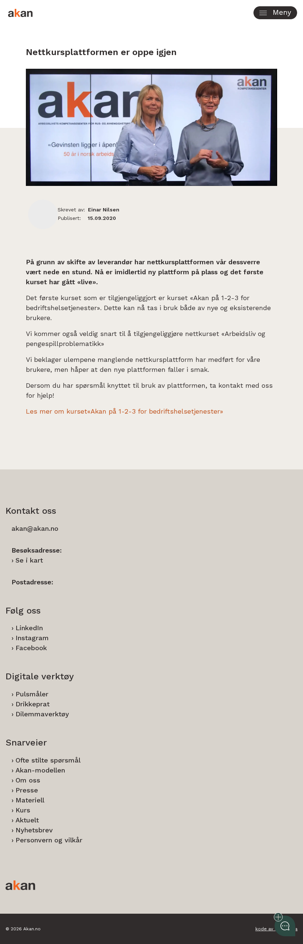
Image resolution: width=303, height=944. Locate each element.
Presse (27, 790)
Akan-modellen (40, 770)
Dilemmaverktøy (42, 714)
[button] (275, 13)
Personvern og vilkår (49, 840)
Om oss (28, 780)
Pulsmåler (32, 694)
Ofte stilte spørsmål (48, 760)
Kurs (23, 810)
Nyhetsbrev (34, 830)
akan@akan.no (34, 528)
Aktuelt (27, 820)
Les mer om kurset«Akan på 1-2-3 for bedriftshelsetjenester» (125, 411)
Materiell (30, 800)
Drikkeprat (33, 704)
